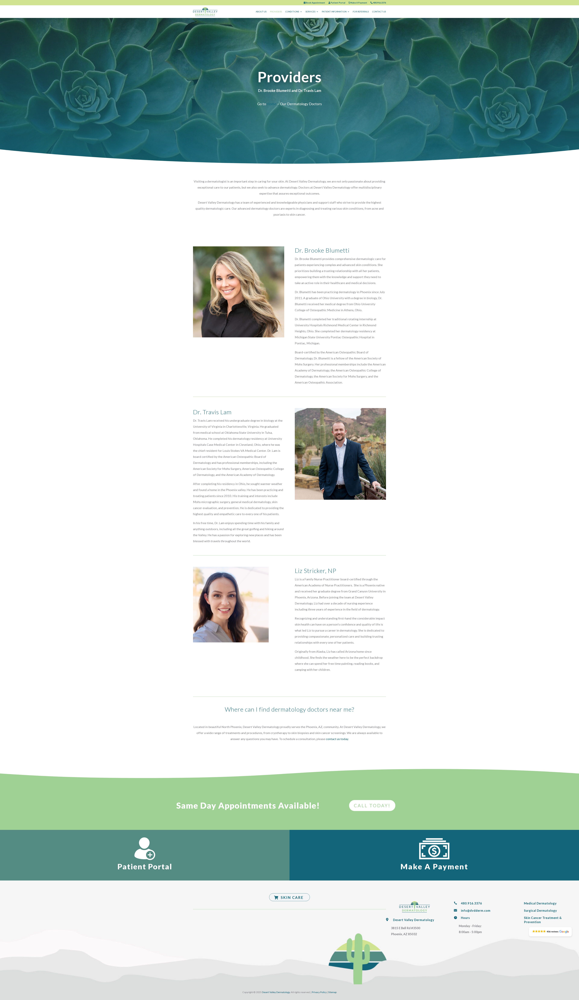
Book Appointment (315, 3)
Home (271, 104)
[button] (550, 931)
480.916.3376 (379, 3)
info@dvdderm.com (475, 910)
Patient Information (334, 11)
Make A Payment (358, 3)
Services (310, 11)
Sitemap (332, 992)
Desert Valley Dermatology (413, 920)
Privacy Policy (319, 992)
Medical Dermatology (540, 903)
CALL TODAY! (372, 805)
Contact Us (379, 11)
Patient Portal (337, 3)
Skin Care (292, 897)
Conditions (292, 11)
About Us (261, 11)
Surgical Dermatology (540, 910)
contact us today (337, 739)
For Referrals (361, 11)
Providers (276, 11)
